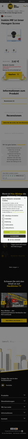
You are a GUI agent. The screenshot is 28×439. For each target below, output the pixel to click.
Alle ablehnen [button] (14, 236)
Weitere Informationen (18, 212)
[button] (14, 240)
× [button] (24, 198)
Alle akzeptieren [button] (14, 232)
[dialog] (14, 219)
